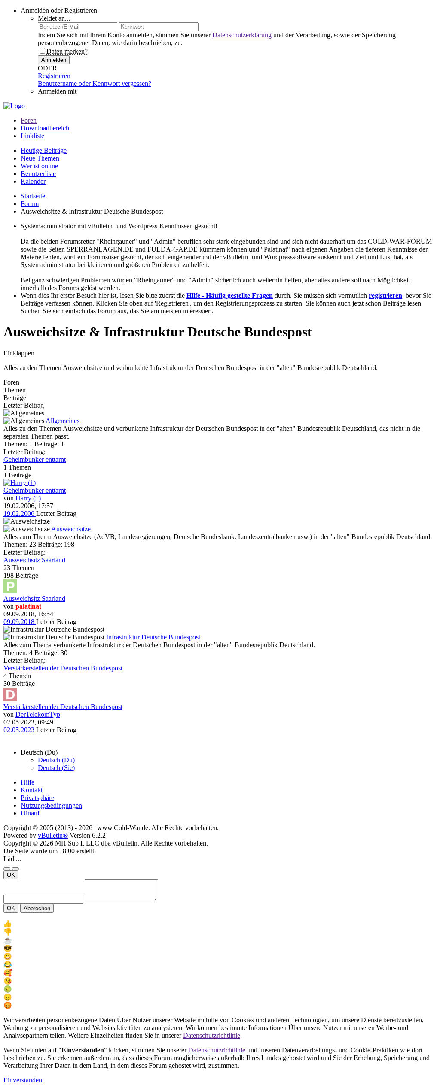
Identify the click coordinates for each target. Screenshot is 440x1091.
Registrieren (54, 75)
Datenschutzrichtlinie (211, 1035)
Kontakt (32, 790)
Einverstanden (22, 1080)
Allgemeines (62, 420)
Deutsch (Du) (56, 760)
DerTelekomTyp (37, 714)
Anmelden (53, 60)
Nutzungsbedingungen (51, 805)
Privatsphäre (37, 797)
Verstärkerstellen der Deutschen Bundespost (62, 668)
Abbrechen (37, 908)
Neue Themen (40, 158)
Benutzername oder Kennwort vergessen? (94, 83)
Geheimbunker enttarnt (34, 459)
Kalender (33, 181)
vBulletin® (53, 835)
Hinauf (30, 813)
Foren (29, 120)
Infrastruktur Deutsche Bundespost (153, 637)
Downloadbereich (45, 128)
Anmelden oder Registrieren (59, 10)
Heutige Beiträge (44, 150)
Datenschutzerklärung (242, 35)
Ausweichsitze (71, 529)
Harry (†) (28, 498)
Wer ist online (39, 166)
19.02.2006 (19, 513)
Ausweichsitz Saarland (34, 560)
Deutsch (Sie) (56, 767)
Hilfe (27, 782)
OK (11, 875)
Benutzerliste (38, 173)
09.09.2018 (19, 621)
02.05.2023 (19, 729)
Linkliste (32, 135)
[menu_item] (220, 924)
